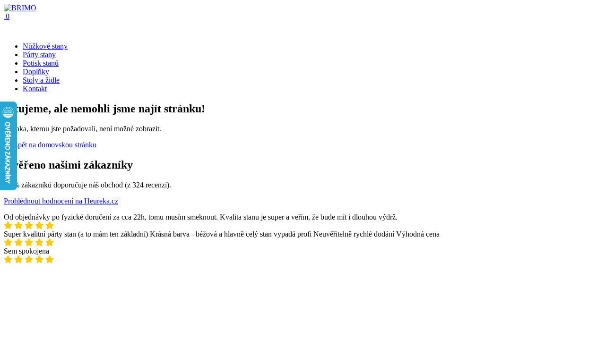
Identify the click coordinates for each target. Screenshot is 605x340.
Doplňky (36, 72)
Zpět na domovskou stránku (53, 145)
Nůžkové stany (45, 46)
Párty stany (39, 55)
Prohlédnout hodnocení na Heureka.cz (61, 201)
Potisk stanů (41, 63)
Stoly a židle (41, 80)
